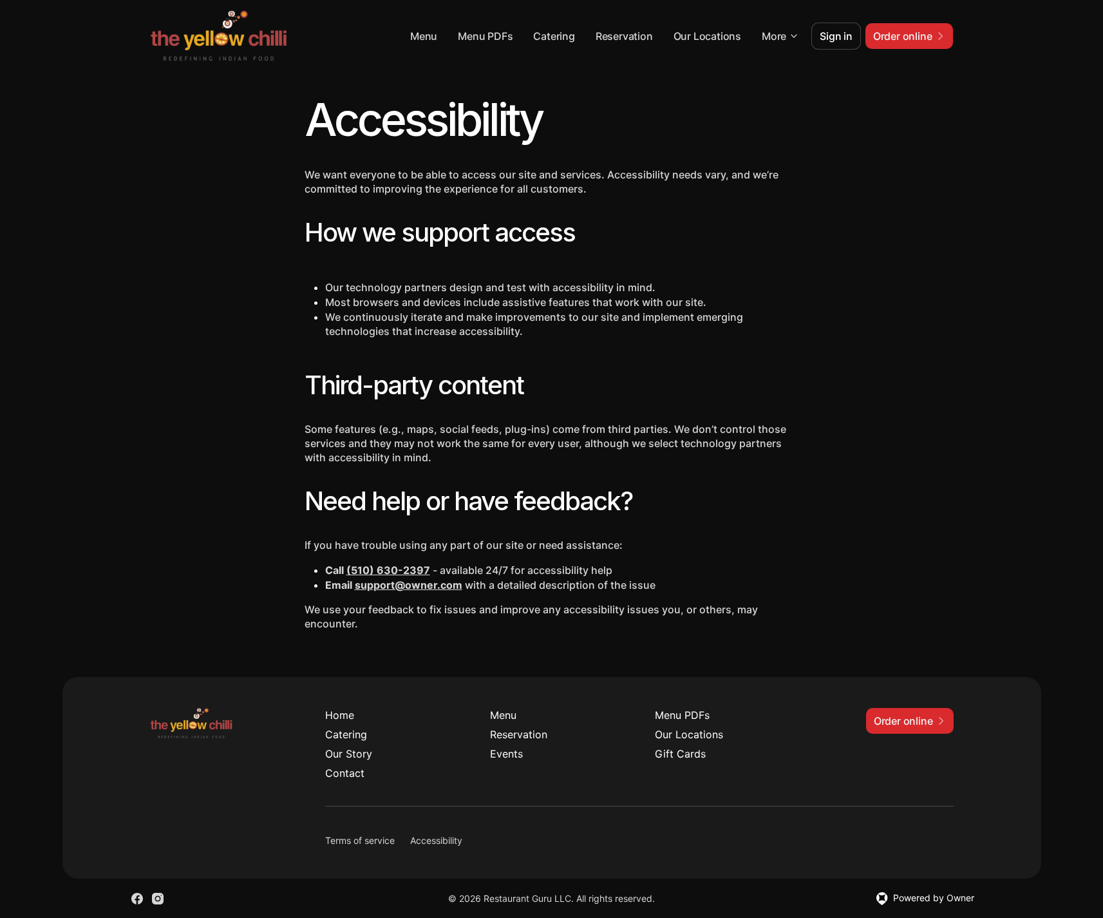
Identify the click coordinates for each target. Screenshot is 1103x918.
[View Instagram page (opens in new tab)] (157, 898)
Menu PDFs (485, 36)
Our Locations (707, 36)
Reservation (624, 36)
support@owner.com (408, 585)
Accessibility (436, 840)
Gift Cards (680, 753)
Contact (344, 773)
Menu (423, 36)
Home (339, 715)
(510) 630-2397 (388, 570)
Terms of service (360, 840)
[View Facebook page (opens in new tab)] (137, 898)
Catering (553, 36)
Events (506, 753)
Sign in (836, 36)
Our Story (348, 753)
